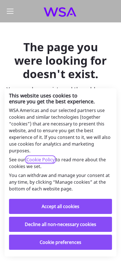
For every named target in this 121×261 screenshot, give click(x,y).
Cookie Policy (40, 160)
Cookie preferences (60, 242)
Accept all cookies (60, 206)
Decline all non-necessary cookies (60, 224)
